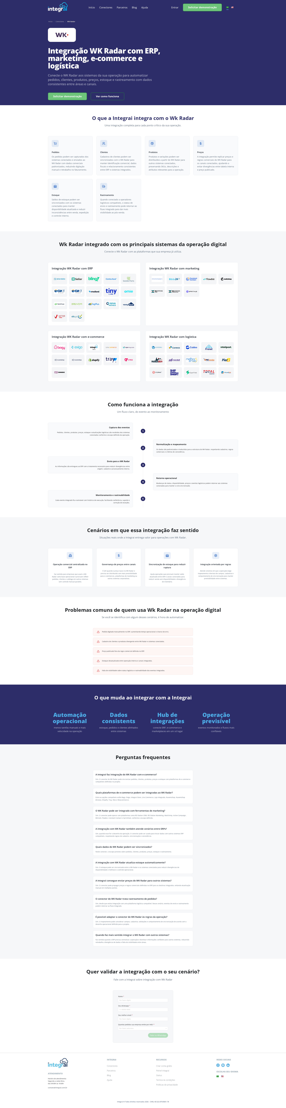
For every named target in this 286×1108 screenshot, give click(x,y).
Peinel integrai (162, 1070)
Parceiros (122, 7)
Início (92, 7)
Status (159, 1075)
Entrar (174, 7)
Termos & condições (165, 1080)
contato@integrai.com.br (57, 1088)
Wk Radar (71, 21)
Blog (134, 7)
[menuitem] (91, 7)
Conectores (105, 7)
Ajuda (144, 7)
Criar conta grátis (164, 1066)
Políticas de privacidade (167, 1084)
